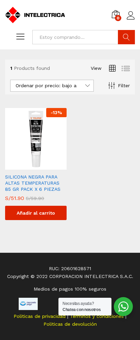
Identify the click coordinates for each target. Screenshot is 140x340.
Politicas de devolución (70, 324)
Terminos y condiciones (97, 316)
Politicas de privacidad (40, 316)
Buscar (126, 37)
